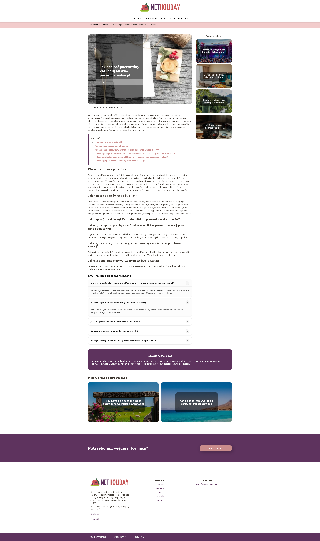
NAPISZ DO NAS (215, 448)
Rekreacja (151, 18)
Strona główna (94, 25)
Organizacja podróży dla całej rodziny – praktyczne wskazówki (214, 76)
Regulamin (139, 537)
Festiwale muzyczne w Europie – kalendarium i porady (213, 51)
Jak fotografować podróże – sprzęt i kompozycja (214, 126)
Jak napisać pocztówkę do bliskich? (112, 146)
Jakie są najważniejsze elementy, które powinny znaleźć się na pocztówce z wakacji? (132, 157)
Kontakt (94, 519)
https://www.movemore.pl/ (208, 484)
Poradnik (183, 18)
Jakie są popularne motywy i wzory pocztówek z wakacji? (121, 161)
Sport (163, 18)
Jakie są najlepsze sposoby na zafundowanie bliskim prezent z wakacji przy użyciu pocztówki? (136, 154)
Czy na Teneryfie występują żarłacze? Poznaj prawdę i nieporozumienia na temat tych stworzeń (196, 402)
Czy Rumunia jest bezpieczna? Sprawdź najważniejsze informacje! (123, 402)
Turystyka (137, 18)
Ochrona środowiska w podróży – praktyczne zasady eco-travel (214, 101)
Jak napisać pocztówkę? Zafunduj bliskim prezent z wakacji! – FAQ (127, 150)
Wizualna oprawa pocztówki (108, 142)
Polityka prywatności (97, 537)
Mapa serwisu (120, 537)
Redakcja (95, 514)
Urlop (172, 18)
